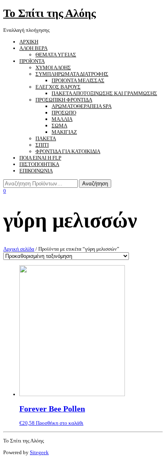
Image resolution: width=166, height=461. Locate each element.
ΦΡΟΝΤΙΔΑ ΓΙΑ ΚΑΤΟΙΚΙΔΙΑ (67, 151)
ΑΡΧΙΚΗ (28, 42)
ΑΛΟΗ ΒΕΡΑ (33, 48)
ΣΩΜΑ (59, 126)
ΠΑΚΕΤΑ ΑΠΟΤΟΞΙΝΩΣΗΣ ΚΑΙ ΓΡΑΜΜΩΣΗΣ (104, 93)
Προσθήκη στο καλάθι (59, 423)
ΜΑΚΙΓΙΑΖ (64, 132)
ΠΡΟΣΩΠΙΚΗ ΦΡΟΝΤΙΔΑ (63, 100)
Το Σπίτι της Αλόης (49, 13)
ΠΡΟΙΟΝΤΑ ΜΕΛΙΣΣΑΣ (78, 80)
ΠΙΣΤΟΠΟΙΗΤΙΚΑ (39, 164)
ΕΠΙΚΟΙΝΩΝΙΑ (36, 171)
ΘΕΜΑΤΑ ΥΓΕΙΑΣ (55, 55)
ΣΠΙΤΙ (42, 145)
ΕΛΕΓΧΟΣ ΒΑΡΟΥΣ (58, 87)
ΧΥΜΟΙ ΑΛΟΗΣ (53, 67)
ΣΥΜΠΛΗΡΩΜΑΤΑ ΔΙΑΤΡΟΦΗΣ (71, 74)
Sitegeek (39, 452)
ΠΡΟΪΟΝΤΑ (32, 61)
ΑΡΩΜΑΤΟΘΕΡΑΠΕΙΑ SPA (82, 106)
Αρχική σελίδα (18, 249)
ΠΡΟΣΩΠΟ (64, 113)
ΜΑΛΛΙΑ (62, 119)
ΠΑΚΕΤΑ (45, 138)
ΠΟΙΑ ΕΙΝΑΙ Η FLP (40, 158)
